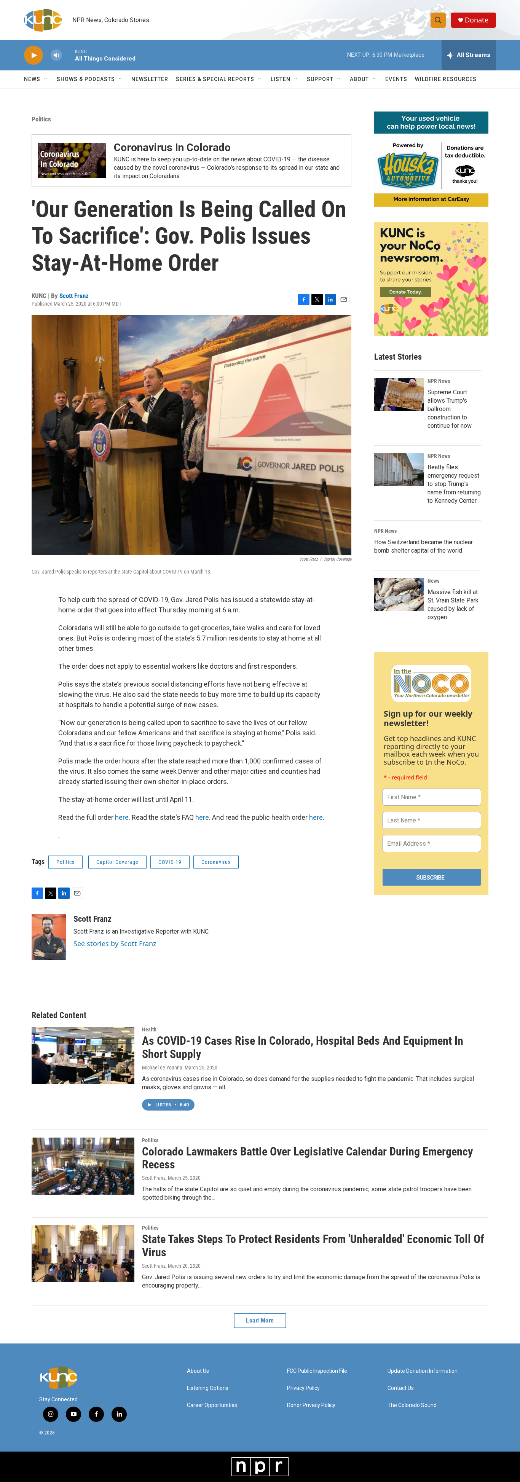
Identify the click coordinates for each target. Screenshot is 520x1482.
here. (122, 817)
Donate (476, 20)
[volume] (56, 55)
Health (149, 1029)
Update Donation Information (423, 1371)
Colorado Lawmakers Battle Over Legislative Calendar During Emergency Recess (307, 1158)
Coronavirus (216, 862)
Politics (41, 119)
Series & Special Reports (215, 79)
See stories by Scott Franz (114, 943)
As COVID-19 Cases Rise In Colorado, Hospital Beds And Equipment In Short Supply (302, 1047)
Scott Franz (74, 296)
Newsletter (149, 79)
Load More (260, 1320)
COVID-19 (170, 862)
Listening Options (207, 1388)
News (433, 581)
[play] (33, 55)
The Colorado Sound (412, 1405)
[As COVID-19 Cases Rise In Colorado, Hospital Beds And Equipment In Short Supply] (83, 1055)
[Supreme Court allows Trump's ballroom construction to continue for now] (399, 394)
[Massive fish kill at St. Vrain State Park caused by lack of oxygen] (399, 594)
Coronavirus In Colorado (172, 147)
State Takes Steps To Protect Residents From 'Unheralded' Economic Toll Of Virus (313, 1245)
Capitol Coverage (117, 862)
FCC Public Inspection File (317, 1371)
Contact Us (401, 1388)
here (202, 817)
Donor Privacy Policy (311, 1405)
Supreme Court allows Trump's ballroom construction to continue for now (449, 409)
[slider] (68, 55)
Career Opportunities (212, 1405)
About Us (198, 1371)
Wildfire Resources (446, 79)
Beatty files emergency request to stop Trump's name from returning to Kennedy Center (454, 484)
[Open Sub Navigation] (46, 79)
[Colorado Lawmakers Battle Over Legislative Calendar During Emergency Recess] (83, 1166)
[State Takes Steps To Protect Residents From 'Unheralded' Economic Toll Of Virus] (83, 1253)
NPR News (438, 381)
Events (396, 79)
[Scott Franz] (49, 937)
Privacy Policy (303, 1388)
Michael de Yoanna (162, 1067)
